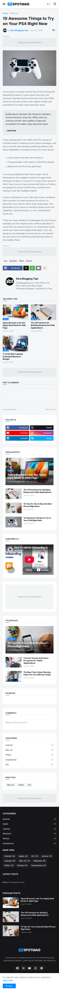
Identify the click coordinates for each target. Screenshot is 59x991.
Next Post (50, 409)
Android (29, 745)
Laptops (29, 829)
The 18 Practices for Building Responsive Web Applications (43, 325)
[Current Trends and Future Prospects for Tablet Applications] (13, 662)
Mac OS (29, 750)
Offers (21, 261)
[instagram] (35, 968)
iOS (29, 764)
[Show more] (44, 268)
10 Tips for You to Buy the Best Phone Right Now (37, 505)
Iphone (47, 856)
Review (29, 261)
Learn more (8, 980)
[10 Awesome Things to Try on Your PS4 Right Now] (13, 522)
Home (5, 13)
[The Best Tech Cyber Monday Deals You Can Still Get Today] (13, 676)
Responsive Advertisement (29, 42)
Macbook (14, 13)
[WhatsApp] (32, 268)
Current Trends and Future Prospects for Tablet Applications (35, 660)
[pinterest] (41, 968)
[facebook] (17, 968)
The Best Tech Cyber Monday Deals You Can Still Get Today (37, 673)
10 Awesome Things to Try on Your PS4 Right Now (37, 519)
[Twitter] (26, 268)
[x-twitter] (23, 968)
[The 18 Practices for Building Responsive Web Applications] (13, 494)
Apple (29, 824)
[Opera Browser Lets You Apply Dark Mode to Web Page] (11, 902)
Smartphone (29, 759)
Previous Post (10, 409)
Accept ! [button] (9, 986)
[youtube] (29, 968)
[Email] (38, 268)
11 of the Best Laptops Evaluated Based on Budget (13, 356)
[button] (4, 4)
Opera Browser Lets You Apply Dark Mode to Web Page (14, 325)
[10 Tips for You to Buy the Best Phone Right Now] (13, 508)
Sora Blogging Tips (27, 278)
